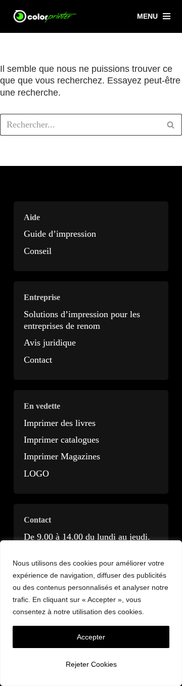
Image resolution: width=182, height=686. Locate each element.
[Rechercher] (170, 125)
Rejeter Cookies (91, 664)
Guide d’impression (60, 234)
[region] (91, 613)
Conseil (38, 251)
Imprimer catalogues (61, 440)
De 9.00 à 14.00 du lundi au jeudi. (87, 537)
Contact (38, 360)
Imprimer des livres (60, 423)
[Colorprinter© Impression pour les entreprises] (45, 16)
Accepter (91, 637)
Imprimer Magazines (62, 456)
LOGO (36, 473)
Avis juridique (50, 342)
